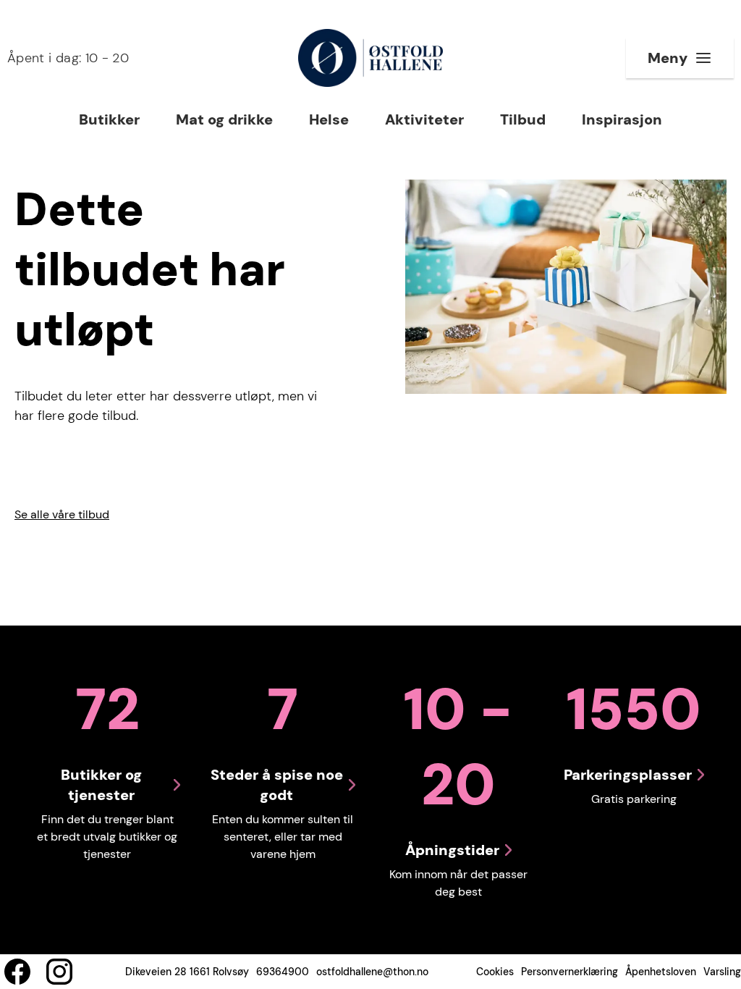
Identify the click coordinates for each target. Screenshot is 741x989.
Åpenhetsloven (660, 971)
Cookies (495, 971)
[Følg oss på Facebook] (17, 971)
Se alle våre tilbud (61, 514)
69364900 (282, 971)
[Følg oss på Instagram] (59, 971)
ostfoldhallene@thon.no (372, 971)
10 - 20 (68, 58)
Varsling (722, 971)
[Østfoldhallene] (370, 58)
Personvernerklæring (569, 971)
